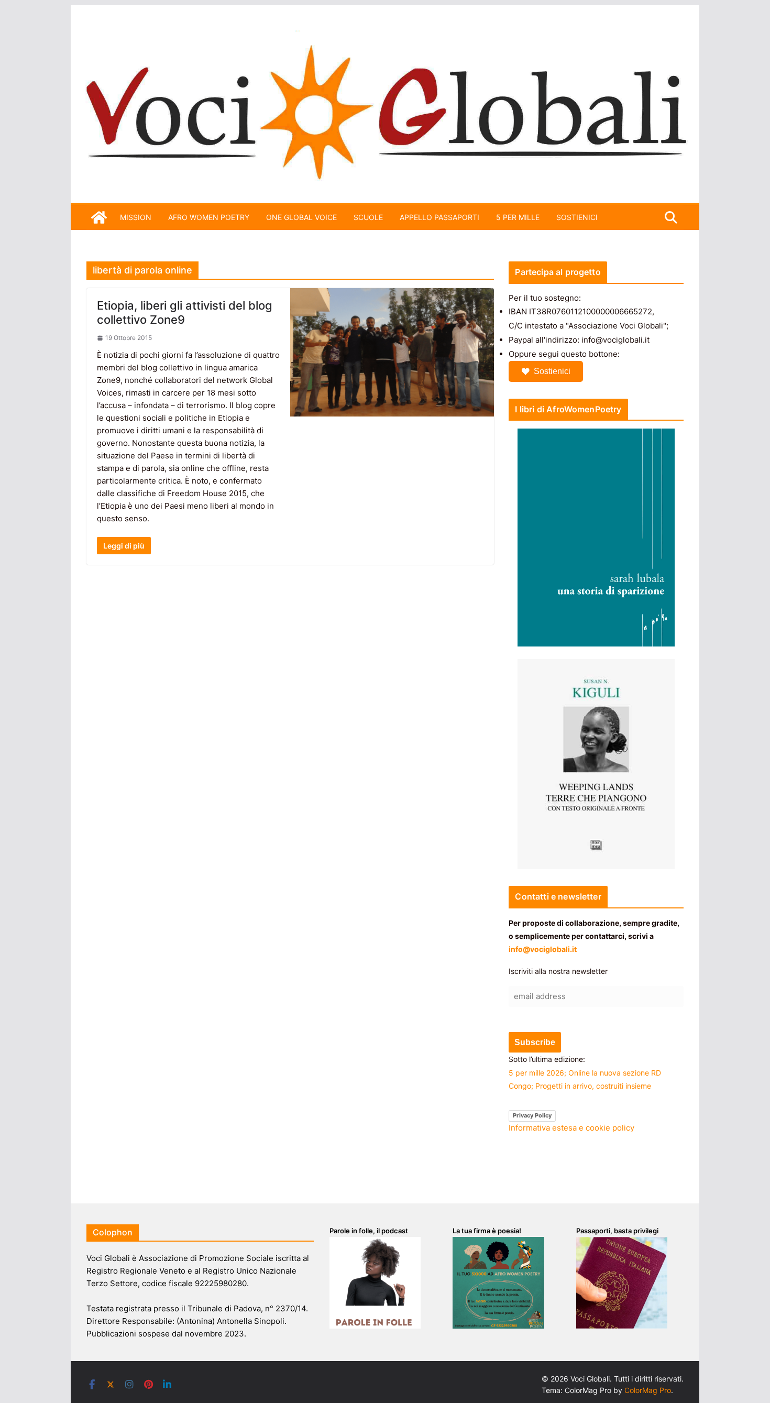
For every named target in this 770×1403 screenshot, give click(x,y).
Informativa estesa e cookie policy (571, 1128)
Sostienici (552, 371)
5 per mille (518, 217)
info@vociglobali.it (543, 949)
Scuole (368, 217)
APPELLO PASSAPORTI (439, 217)
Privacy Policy (532, 1115)
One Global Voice (301, 217)
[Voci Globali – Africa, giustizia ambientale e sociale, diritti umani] (385, 36)
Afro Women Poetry (208, 217)
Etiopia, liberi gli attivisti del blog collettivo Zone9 (184, 312)
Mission (135, 217)
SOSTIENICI (577, 217)
